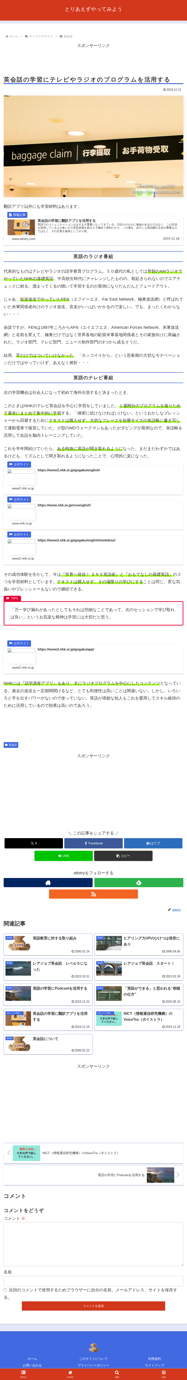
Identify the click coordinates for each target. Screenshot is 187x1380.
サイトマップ (154, 1365)
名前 (8, 1272)
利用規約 (154, 1359)
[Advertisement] (93, 59)
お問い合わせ (32, 1365)
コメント (14, 1218)
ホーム (32, 1359)
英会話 (13, 744)
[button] (123, 856)
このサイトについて (93, 1359)
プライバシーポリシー (93, 1365)
